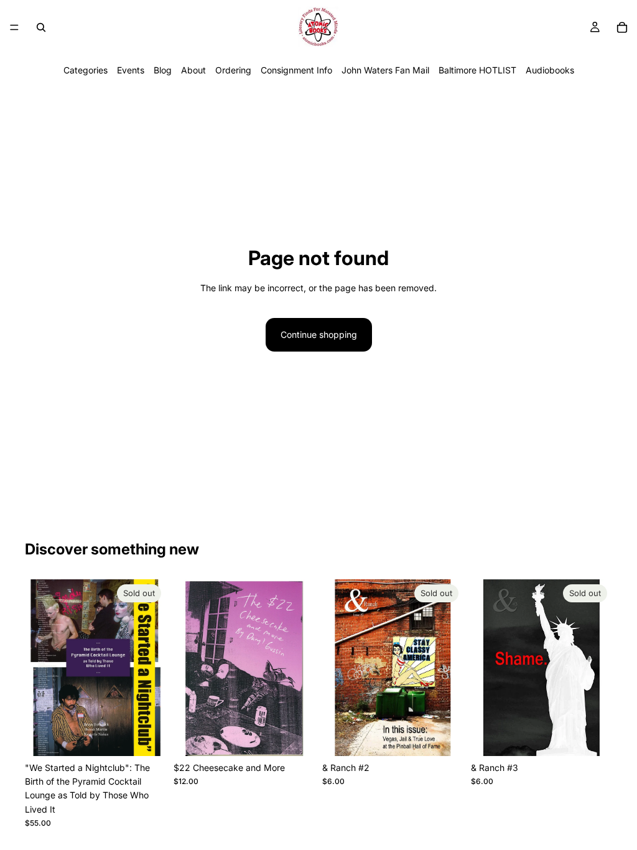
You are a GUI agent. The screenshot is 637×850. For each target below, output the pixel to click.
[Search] (41, 27)
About (193, 70)
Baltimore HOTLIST (477, 70)
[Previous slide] (38, 667)
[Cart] (622, 27)
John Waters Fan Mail (385, 70)
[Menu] (14, 27)
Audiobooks (550, 70)
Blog (163, 70)
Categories (85, 70)
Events (130, 70)
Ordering (233, 70)
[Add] (295, 737)
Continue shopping (319, 334)
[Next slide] (152, 667)
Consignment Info (296, 70)
